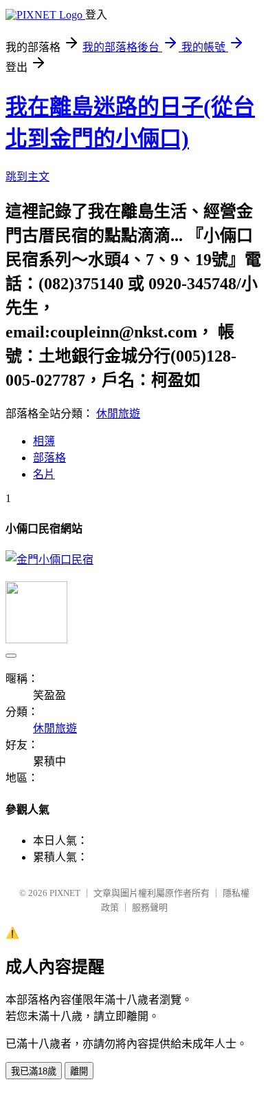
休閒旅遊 (118, 413)
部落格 (49, 458)
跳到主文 (27, 177)
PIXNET (64, 893)
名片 (44, 474)
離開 (79, 1071)
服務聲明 (150, 907)
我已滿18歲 (33, 1071)
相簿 (44, 441)
